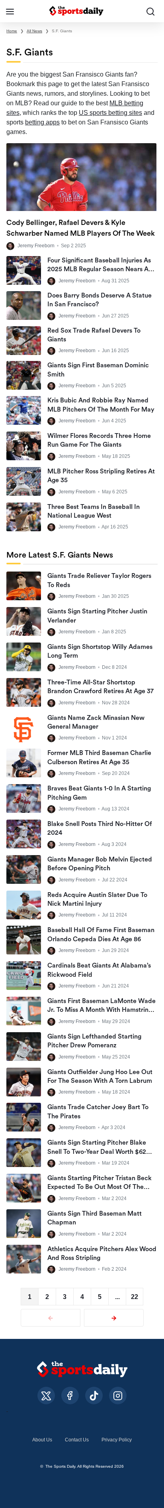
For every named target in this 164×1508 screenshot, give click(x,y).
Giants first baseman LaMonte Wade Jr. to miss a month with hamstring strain (101, 1010)
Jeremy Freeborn (36, 245)
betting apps (42, 122)
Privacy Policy (117, 1440)
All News (34, 31)
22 (134, 1296)
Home (11, 31)
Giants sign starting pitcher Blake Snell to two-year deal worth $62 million (96, 1151)
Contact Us (77, 1440)
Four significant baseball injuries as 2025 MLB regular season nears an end (99, 269)
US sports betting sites (110, 112)
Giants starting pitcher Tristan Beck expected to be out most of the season (99, 1187)
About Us (42, 1440)
